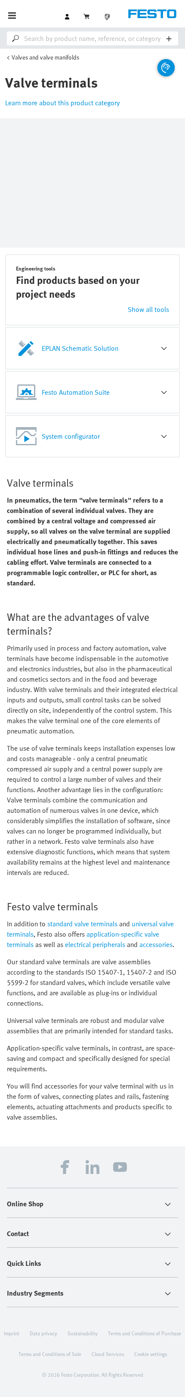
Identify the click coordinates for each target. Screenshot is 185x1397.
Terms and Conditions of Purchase (144, 1333)
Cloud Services (108, 1354)
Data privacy (43, 1333)
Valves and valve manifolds (45, 57)
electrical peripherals (95, 944)
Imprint (11, 1333)
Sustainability (83, 1333)
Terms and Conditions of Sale (49, 1354)
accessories (156, 944)
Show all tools (148, 309)
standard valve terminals (82, 924)
